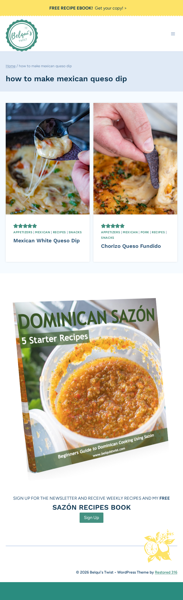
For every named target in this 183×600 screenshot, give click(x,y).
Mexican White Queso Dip (46, 241)
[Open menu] (172, 34)
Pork (145, 232)
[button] (15, 226)
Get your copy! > (88, 8)
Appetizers (22, 232)
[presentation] (48, 158)
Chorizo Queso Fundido (131, 246)
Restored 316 (166, 572)
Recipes (59, 232)
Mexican (42, 232)
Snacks (75, 232)
